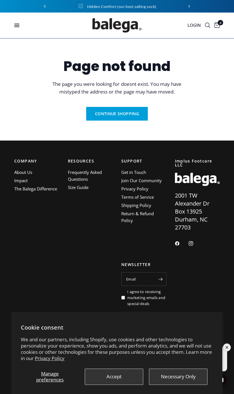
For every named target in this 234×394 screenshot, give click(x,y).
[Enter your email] (160, 279)
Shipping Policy (136, 205)
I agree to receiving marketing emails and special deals (146, 297)
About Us (23, 172)
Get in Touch (133, 172)
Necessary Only (178, 376)
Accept (114, 376)
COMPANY (25, 161)
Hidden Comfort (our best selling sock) (121, 6)
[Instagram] (195, 243)
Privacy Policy (49, 358)
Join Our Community (141, 180)
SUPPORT (131, 161)
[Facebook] (181, 243)
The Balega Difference (35, 189)
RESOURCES (81, 161)
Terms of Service (137, 197)
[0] (216, 25)
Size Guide (78, 187)
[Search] (207, 25)
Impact (21, 180)
